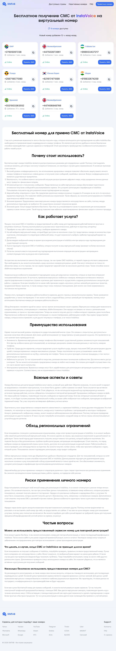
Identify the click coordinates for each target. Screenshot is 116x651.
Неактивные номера (78, 4)
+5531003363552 (14, 105)
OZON (66, 631)
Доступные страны (57, 4)
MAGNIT (83, 631)
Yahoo (4, 627)
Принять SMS (29, 62)
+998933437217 (89, 52)
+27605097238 (13, 52)
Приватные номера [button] (104, 4)
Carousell (83, 635)
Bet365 (67, 635)
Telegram (52, 627)
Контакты (107, 627)
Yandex (20, 627)
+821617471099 (51, 78)
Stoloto (51, 631)
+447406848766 (51, 105)
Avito (50, 635)
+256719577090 (13, 78)
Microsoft (5, 635)
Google (20, 635)
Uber (81, 627)
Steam (35, 631)
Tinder (66, 627)
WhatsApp (21, 631)
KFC (34, 635)
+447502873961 (51, 52)
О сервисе (108, 635)
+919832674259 (89, 78)
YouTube (36, 627)
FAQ (91, 4)
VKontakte (6, 631)
